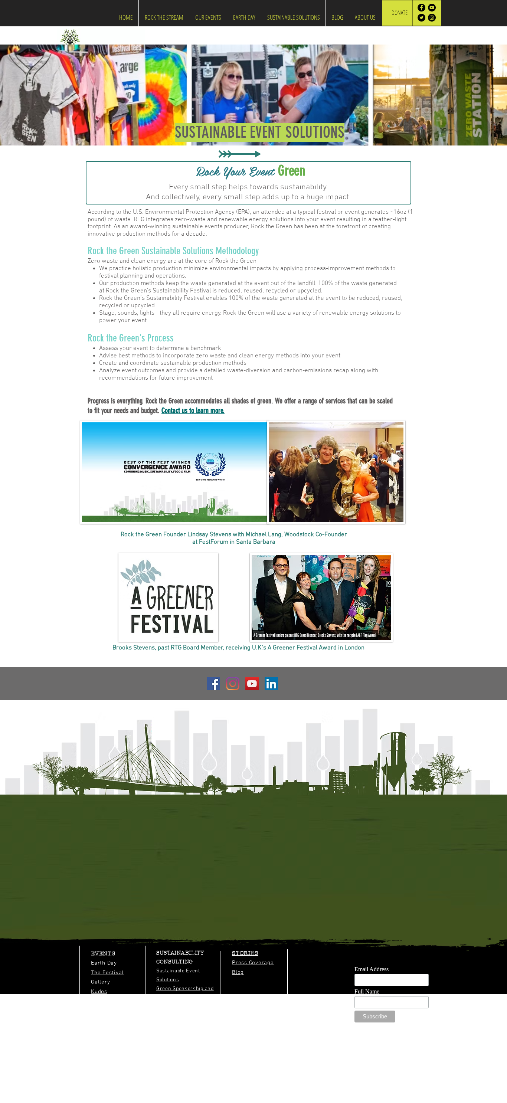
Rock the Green (350, 1100)
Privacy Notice (271, 1100)
